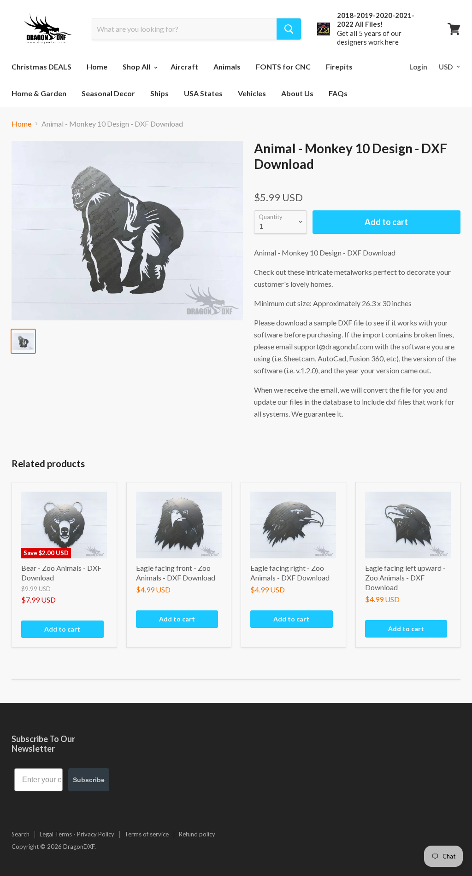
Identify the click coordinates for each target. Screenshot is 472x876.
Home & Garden (39, 93)
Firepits (339, 66)
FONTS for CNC (283, 66)
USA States (203, 93)
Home (97, 66)
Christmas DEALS (41, 66)
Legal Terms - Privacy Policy (77, 834)
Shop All (137, 66)
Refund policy (197, 834)
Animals (227, 66)
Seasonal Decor (108, 93)
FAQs (338, 93)
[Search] (289, 29)
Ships (159, 93)
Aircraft (184, 66)
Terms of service (146, 834)
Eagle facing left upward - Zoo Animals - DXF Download (405, 577)
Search (21, 834)
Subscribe (89, 779)
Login (418, 67)
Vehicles (252, 93)
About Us (297, 93)
